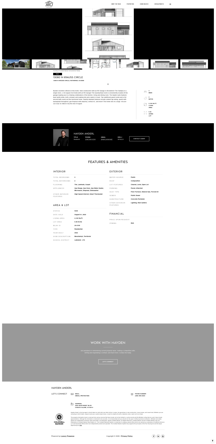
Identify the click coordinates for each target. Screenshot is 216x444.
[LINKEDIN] (158, 436)
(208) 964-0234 (90, 139)
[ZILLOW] (163, 436)
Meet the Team (116, 4)
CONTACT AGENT (139, 138)
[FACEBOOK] (153, 436)
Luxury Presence (67, 436)
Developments (159, 4)
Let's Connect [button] (108, 361)
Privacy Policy (127, 436)
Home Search (144, 4)
